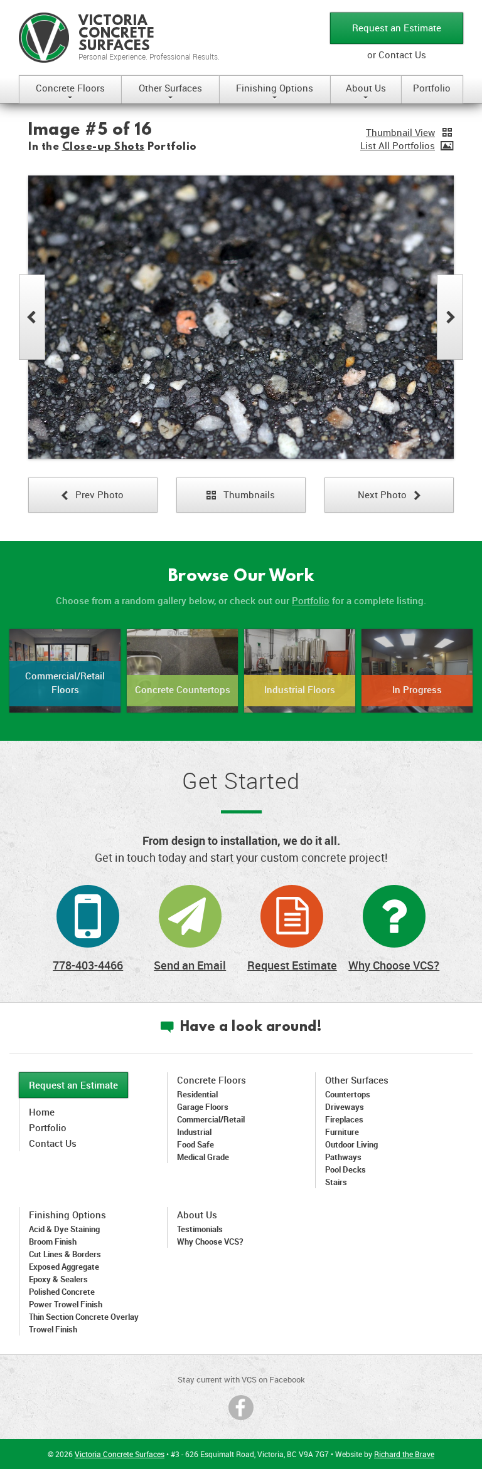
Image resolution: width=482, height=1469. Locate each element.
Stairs (336, 1182)
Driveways (344, 1106)
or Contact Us (396, 54)
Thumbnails (240, 494)
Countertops (347, 1094)
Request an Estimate (396, 27)
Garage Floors (202, 1106)
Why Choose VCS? (393, 965)
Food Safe (195, 1144)
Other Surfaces (170, 91)
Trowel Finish (53, 1329)
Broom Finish (53, 1241)
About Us (366, 91)
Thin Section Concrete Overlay (84, 1316)
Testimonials (200, 1229)
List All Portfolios (397, 145)
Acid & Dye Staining (64, 1229)
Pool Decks (345, 1169)
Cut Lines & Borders (65, 1254)
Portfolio (432, 87)
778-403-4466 (88, 965)
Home (42, 1112)
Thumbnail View (400, 132)
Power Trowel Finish (65, 1304)
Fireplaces (344, 1119)
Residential (197, 1094)
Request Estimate (292, 965)
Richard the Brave (404, 1454)
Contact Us (53, 1143)
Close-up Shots (103, 147)
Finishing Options (274, 91)
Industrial (194, 1131)
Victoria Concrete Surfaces (119, 1454)
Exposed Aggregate (64, 1266)
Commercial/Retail (211, 1119)
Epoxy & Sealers (58, 1279)
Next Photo (389, 494)
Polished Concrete (62, 1291)
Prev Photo (93, 494)
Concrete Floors (70, 91)
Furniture (342, 1131)
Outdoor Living (351, 1144)
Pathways (343, 1157)
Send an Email (190, 965)
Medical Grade (203, 1157)
